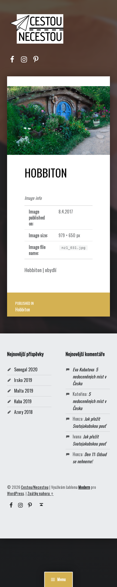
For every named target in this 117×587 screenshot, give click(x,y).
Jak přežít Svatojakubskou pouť (89, 422)
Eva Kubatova (83, 369)
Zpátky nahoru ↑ (40, 493)
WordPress (15, 493)
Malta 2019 (23, 390)
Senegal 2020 (26, 369)
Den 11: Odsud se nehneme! (89, 458)
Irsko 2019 (23, 380)
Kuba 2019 (23, 401)
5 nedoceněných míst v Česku (89, 376)
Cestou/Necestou (34, 487)
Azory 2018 (23, 412)
